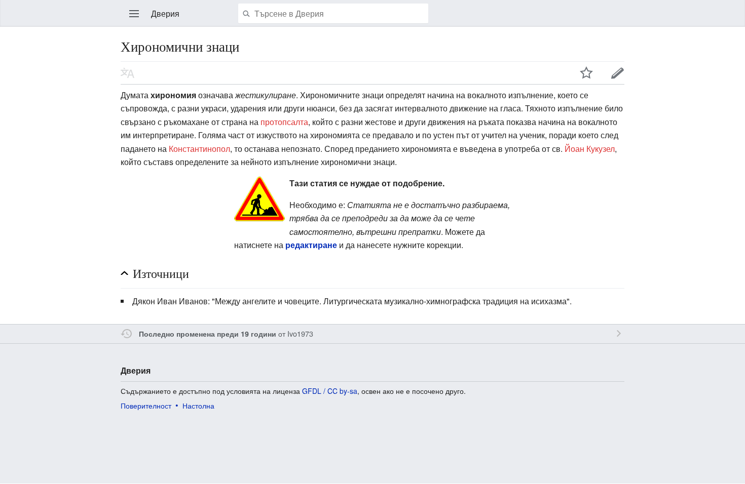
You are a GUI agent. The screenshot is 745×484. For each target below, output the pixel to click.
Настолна (198, 405)
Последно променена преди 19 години (207, 334)
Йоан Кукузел (590, 148)
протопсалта (284, 122)
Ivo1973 (300, 333)
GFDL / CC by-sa (329, 391)
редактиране (311, 245)
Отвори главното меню (134, 14)
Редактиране (618, 72)
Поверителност (146, 405)
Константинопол (199, 148)
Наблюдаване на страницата (586, 72)
